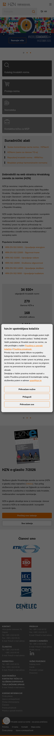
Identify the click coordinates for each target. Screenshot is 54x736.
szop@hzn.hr (36, 380)
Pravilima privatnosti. (22, 349)
